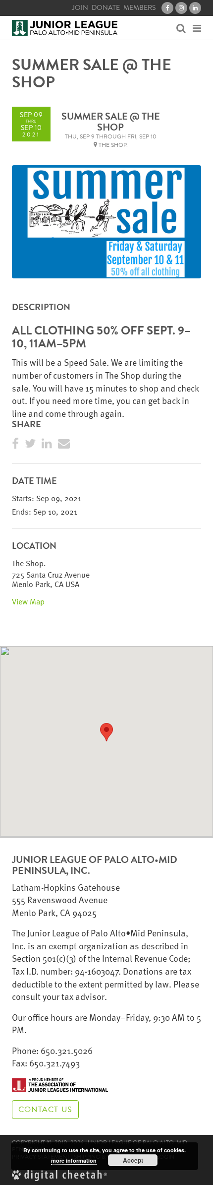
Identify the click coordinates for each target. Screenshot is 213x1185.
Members (139, 7)
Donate (106, 7)
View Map (28, 601)
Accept (133, 1160)
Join (80, 7)
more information (74, 1160)
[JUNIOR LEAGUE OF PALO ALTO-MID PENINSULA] (64, 28)
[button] (106, 732)
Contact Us (45, 1110)
